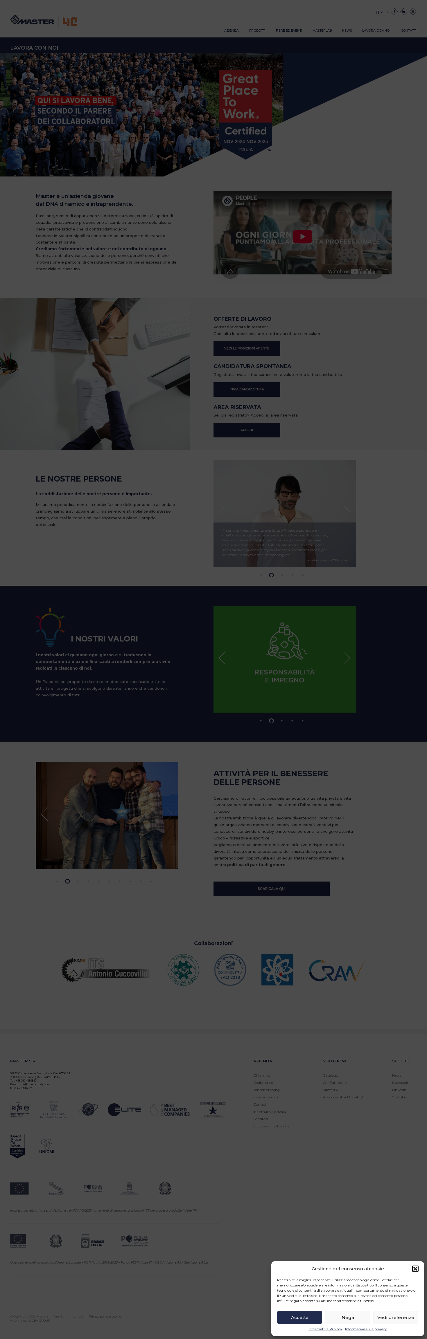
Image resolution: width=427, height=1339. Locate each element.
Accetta (299, 1317)
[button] (415, 1269)
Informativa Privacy (325, 1329)
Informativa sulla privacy (366, 1329)
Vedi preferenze (395, 1317)
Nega (348, 1317)
